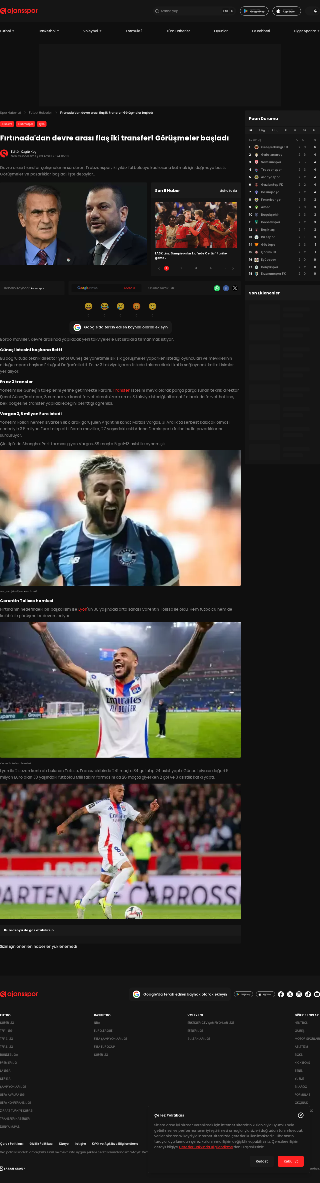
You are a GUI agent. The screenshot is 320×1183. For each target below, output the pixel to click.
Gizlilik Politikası (41, 1144)
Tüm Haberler (178, 30)
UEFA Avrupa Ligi (12, 1095)
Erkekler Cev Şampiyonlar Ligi (211, 1023)
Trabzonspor (25, 124)
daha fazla (228, 190)
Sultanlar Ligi (199, 1039)
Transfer (7, 124)
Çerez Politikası (12, 1144)
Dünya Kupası (10, 1127)
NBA (97, 1023)
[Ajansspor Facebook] (281, 994)
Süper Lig (7, 1023)
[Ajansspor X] (290, 994)
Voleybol (90, 30)
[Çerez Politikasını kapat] (301, 1115)
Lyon (41, 124)
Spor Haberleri (10, 112)
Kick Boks (302, 1063)
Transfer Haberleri (15, 1119)
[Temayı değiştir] (312, 10)
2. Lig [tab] (275, 130)
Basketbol (47, 30)
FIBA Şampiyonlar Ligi (110, 1039)
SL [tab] (250, 130)
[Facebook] (226, 288)
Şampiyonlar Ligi (13, 1087)
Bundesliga (9, 1055)
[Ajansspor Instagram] (299, 994)
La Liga (5, 1071)
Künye (64, 1144)
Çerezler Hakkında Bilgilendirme (206, 1147)
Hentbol (301, 1023)
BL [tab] (314, 130)
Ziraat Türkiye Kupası (16, 1111)
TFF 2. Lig (6, 1039)
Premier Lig (8, 1063)
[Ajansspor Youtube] (317, 994)
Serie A (5, 1079)
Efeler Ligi (195, 1031)
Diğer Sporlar (305, 30)
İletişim (80, 1144)
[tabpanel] (282, 207)
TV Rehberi (261, 30)
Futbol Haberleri (40, 112)
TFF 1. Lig (6, 1031)
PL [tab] (286, 130)
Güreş (299, 1031)
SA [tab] (304, 130)
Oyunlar (221, 30)
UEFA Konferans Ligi (15, 1103)
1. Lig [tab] (262, 130)
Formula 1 (134, 30)
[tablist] (282, 130)
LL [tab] (295, 130)
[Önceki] (159, 268)
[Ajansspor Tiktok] (308, 994)
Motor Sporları (307, 1039)
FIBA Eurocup (104, 1047)
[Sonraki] (233, 268)
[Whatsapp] (217, 288)
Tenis (299, 1071)
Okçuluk (301, 1103)
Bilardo (301, 1087)
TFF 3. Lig (6, 1047)
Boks (299, 1055)
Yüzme (299, 1079)
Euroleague (103, 1031)
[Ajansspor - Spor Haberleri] (19, 11)
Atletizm (301, 1047)
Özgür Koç (28, 151)
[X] (235, 288)
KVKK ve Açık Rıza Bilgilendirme (115, 1144)
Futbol (5, 30)
